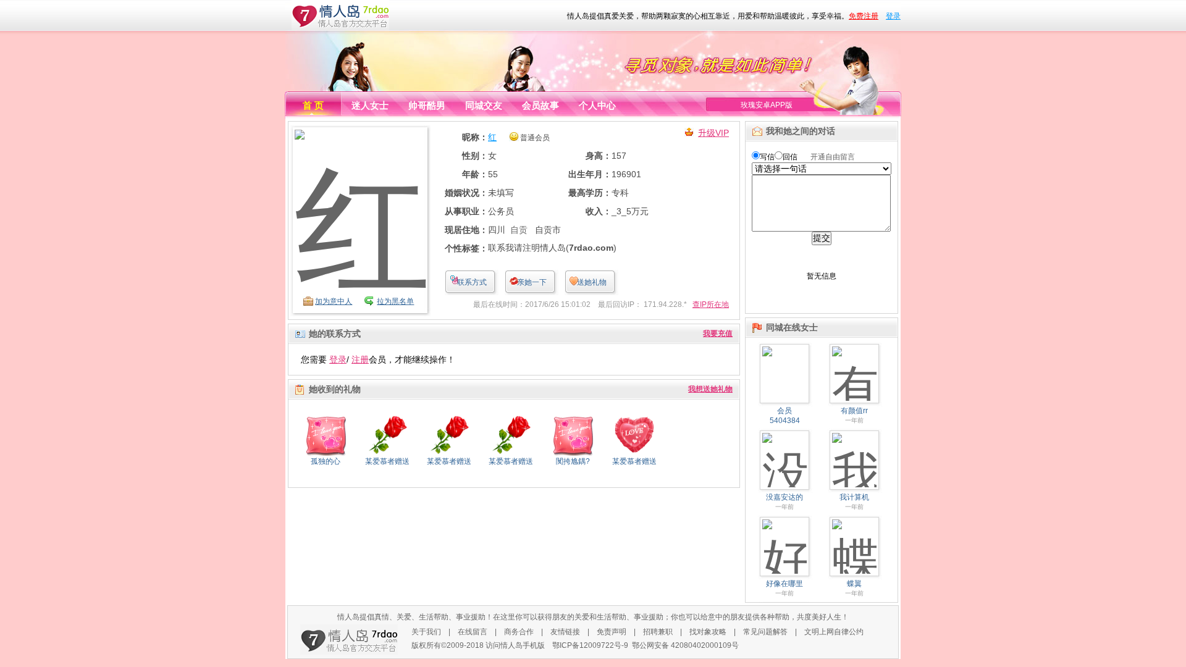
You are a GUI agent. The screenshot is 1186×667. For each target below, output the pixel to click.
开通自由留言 (832, 157)
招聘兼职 (658, 631)
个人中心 (597, 105)
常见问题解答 (765, 631)
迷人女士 (370, 105)
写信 (767, 157)
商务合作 (519, 631)
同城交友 (483, 105)
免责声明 (611, 631)
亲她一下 (532, 282)
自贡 (519, 230)
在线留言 (472, 631)
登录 (893, 16)
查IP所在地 (710, 304)
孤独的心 (325, 461)
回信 (790, 157)
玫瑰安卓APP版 (767, 105)
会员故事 (540, 105)
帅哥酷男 (426, 105)
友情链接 (565, 631)
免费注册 (863, 16)
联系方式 (472, 282)
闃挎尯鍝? (573, 461)
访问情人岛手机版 (515, 645)
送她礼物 (592, 282)
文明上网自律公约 (834, 631)
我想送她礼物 (710, 389)
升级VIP (713, 133)
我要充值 (718, 333)
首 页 (313, 105)
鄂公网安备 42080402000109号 (685, 645)
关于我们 (426, 631)
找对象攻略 (707, 631)
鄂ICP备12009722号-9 (590, 645)
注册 (360, 359)
